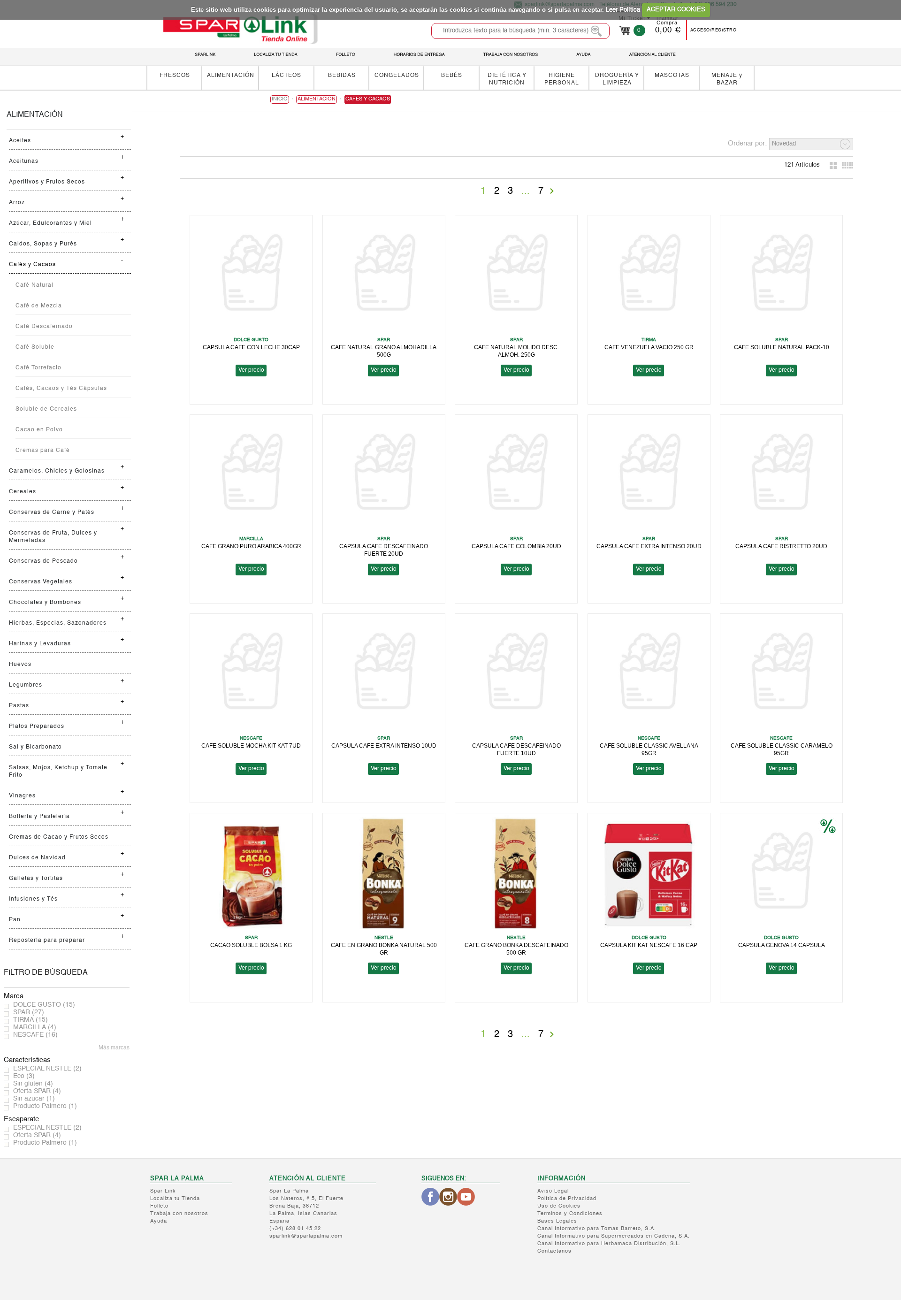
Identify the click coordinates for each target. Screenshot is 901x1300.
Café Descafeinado (44, 326)
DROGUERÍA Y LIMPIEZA (617, 79)
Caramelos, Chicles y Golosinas (57, 471)
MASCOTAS (672, 75)
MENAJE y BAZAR (726, 79)
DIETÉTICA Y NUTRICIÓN (507, 79)
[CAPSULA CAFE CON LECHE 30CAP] (251, 275)
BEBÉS (451, 75)
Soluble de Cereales (46, 409)
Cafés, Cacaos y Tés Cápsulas (61, 388)
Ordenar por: (747, 143)
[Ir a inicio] (240, 28)
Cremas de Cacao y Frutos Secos (58, 837)
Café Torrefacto (38, 368)
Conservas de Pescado (43, 561)
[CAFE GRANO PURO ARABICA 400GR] (251, 475)
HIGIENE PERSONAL (561, 79)
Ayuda (158, 1221)
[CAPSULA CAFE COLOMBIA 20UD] (516, 475)
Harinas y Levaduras (40, 644)
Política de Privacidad (566, 1198)
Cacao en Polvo (39, 430)
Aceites (20, 141)
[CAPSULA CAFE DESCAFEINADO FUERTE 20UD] (384, 475)
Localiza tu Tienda (175, 1198)
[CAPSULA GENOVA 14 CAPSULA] (781, 873)
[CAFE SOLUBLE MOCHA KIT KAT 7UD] (251, 674)
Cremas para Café (42, 450)
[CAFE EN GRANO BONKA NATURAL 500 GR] (384, 873)
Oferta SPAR (37, 1091)
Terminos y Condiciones (570, 1213)
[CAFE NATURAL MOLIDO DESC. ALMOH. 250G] (516, 275)
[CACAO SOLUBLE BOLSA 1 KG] (251, 873)
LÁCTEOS (286, 75)
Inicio (280, 99)
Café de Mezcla (38, 306)
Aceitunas (23, 161)
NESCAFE (35, 1035)
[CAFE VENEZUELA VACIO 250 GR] (649, 275)
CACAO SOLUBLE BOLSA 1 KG (251, 945)
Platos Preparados (36, 726)
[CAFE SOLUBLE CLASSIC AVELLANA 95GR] (649, 674)
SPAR (28, 1012)
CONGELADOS (396, 75)
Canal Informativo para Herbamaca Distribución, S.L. (609, 1243)
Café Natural (34, 285)
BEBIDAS (342, 75)
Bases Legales (557, 1221)
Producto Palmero (45, 1106)
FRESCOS (175, 75)
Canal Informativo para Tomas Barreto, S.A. (596, 1228)
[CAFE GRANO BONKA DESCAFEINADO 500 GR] (516, 873)
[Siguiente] (552, 191)
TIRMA (30, 1020)
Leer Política (623, 10)
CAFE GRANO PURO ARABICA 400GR (251, 546)
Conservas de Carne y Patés (51, 512)
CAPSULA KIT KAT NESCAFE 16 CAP (648, 945)
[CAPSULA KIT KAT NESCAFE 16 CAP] (649, 873)
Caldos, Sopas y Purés (43, 244)
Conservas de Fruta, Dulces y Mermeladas (53, 536)
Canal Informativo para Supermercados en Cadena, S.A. (613, 1236)
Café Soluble (34, 347)
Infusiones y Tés (33, 899)
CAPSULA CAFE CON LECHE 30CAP (251, 347)
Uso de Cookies (558, 1206)
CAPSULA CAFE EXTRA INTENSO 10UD (383, 745)
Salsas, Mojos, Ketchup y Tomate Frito (58, 771)
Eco (24, 1076)
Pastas (19, 706)
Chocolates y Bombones (45, 602)
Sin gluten (33, 1083)
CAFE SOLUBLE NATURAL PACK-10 (781, 347)
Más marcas (114, 1048)
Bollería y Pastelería (39, 816)
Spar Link (163, 1191)
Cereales (22, 492)
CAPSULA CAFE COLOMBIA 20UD (516, 546)
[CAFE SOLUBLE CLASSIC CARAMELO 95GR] (781, 674)
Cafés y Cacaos (32, 265)
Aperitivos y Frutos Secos (47, 182)
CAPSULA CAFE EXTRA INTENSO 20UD (649, 546)
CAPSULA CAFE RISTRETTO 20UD (781, 546)
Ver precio (251, 370)
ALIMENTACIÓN (230, 75)
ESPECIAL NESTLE (47, 1068)
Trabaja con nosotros (179, 1213)
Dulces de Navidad (37, 858)
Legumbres (25, 685)
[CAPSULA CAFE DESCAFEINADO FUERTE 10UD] (516, 674)
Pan (15, 920)
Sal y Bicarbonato (35, 747)
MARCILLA (34, 1027)
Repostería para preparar (47, 940)
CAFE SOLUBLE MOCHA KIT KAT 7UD (251, 745)
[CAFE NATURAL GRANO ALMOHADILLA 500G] (384, 275)
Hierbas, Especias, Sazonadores (58, 623)
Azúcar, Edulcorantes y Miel (50, 223)
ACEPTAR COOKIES (676, 10)
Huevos (20, 664)
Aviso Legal (553, 1191)
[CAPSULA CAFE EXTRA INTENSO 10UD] (384, 674)
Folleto (159, 1206)
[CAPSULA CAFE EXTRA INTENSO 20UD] (649, 475)
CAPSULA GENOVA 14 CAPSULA (781, 945)
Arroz (17, 203)
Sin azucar (34, 1098)
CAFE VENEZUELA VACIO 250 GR (649, 347)
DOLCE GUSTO (44, 1005)
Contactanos (554, 1251)
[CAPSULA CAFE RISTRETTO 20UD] (781, 475)
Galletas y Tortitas (36, 878)
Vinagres (22, 796)
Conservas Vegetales (40, 582)
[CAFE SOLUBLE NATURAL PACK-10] (781, 275)
